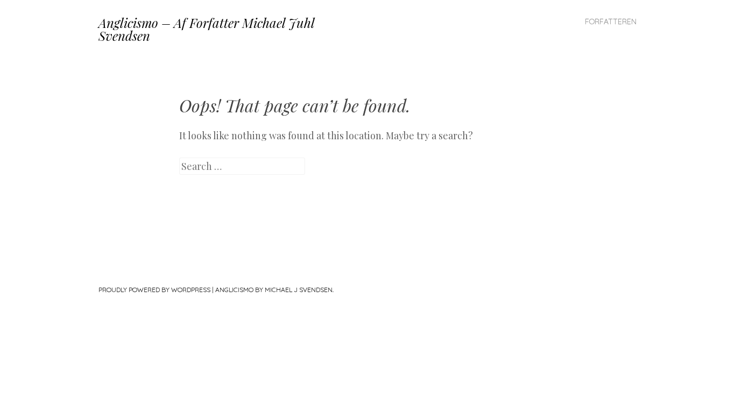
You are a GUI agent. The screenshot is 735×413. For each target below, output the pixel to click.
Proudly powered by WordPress (154, 290)
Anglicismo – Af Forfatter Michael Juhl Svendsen (206, 29)
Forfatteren (611, 21)
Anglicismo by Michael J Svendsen (274, 290)
